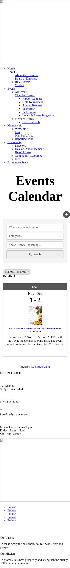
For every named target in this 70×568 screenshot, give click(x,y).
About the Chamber (26, 75)
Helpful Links (23, 152)
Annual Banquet (32, 105)
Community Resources (28, 155)
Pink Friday (29, 112)
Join (17, 132)
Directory (20, 145)
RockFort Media (7, 530)
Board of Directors (26, 78)
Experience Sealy (17, 162)
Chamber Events (25, 95)
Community (14, 142)
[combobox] (35, 236)
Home (11, 68)
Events (11, 88)
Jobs (17, 159)
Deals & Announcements (29, 149)
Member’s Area (24, 135)
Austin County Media (46, 528)
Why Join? (21, 128)
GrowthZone (42, 366)
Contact (19, 85)
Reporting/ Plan (24, 138)
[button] (66, 214)
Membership (14, 125)
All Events (21, 92)
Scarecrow (28, 108)
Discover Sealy (31, 122)
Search (37, 254)
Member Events (24, 118)
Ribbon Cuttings (32, 98)
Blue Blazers (22, 81)
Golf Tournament (32, 102)
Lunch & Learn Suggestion (38, 115)
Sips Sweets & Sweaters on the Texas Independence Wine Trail (35, 330)
